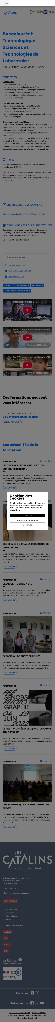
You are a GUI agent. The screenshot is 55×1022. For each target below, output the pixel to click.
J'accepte (27, 515)
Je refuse (27, 525)
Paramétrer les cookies (27, 520)
